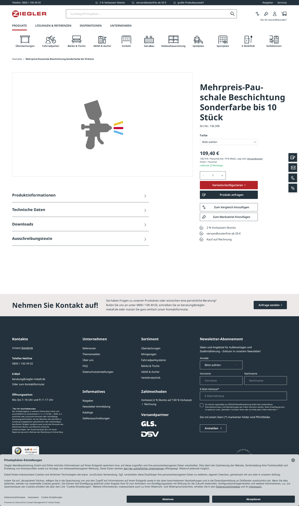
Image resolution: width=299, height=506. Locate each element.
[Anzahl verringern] (203, 175)
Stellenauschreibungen (96, 418)
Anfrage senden (269, 305)
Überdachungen (150, 348)
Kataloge (88, 412)
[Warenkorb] (283, 14)
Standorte (27, 348)
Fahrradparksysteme (153, 360)
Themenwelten (91, 354)
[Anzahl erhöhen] (222, 175)
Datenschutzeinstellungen (98, 371)
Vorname (205, 373)
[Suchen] (232, 14)
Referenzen (89, 348)
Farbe (203, 135)
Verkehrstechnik (150, 377)
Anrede (204, 358)
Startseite (17, 58)
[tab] (25, 41)
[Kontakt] (292, 157)
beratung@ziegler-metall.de (28, 379)
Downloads (22, 224)
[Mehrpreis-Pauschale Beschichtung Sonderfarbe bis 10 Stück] (102, 124)
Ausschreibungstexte (32, 238)
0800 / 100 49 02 (22, 363)
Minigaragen (148, 354)
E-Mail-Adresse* (209, 389)
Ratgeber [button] (267, 2)
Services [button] (282, 2)
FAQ (85, 366)
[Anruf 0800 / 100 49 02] (292, 177)
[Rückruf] (292, 188)
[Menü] (37, 448)
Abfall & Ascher (150, 371)
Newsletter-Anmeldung (96, 406)
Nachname (250, 373)
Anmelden (212, 428)
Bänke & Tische (150, 366)
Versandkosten (255, 158)
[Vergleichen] (257, 14)
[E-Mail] (292, 167)
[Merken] (266, 14)
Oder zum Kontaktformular (28, 384)
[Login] (274, 14)
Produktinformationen (34, 195)
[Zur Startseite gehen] (29, 13)
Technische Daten (28, 209)
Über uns (88, 360)
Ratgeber (88, 400)
